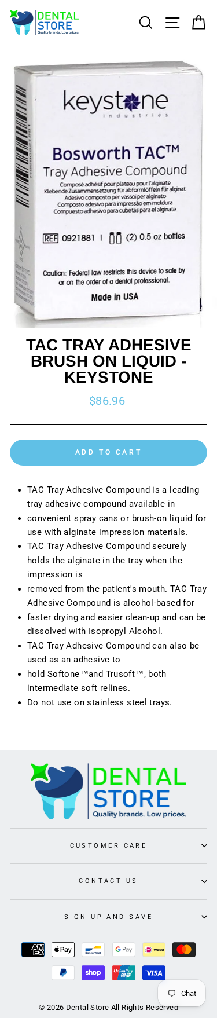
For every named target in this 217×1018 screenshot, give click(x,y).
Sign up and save (108, 917)
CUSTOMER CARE (109, 845)
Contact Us (108, 881)
